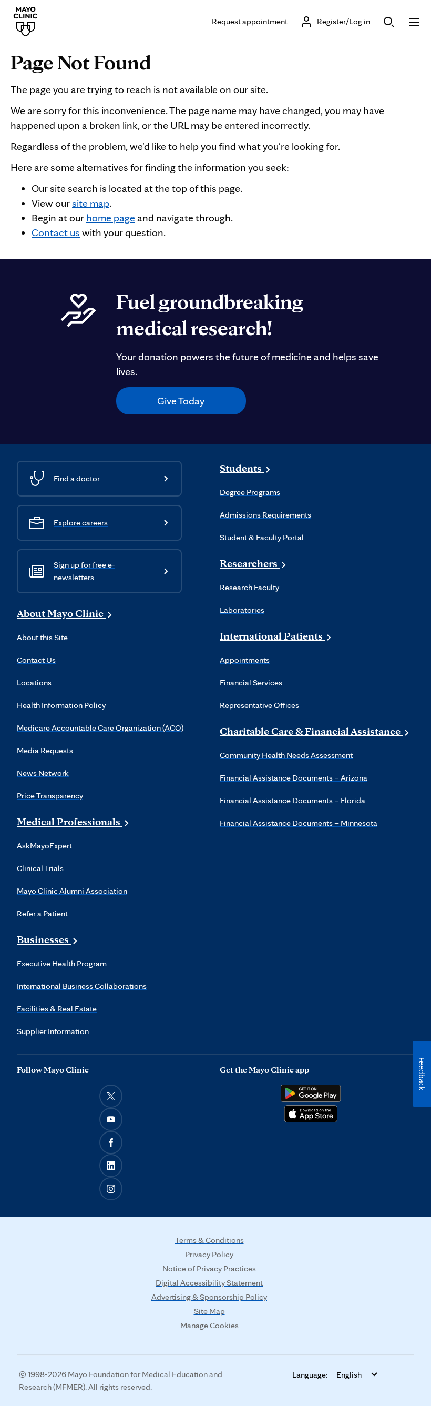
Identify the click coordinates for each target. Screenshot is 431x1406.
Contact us (56, 232)
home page (110, 217)
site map (90, 203)
